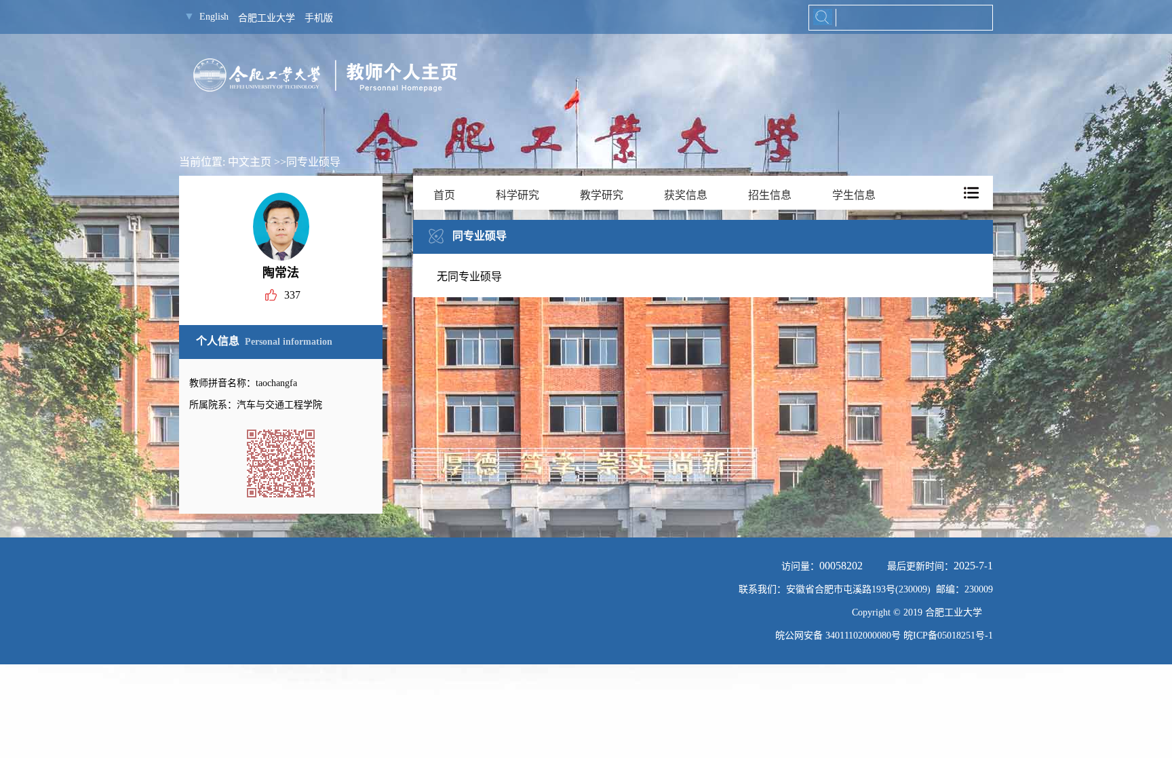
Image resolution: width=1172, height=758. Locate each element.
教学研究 (601, 195)
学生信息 (854, 195)
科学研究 (517, 195)
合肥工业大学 (266, 18)
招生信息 (770, 195)
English (214, 17)
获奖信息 (685, 195)
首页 (444, 195)
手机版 (319, 18)
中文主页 (249, 162)
